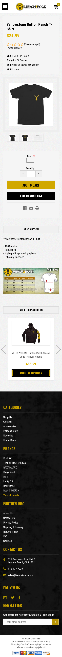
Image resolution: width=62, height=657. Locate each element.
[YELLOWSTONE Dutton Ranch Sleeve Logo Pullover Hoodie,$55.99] (31, 333)
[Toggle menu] (5, 6)
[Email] (31, 208)
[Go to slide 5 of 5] (3, 349)
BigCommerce (44, 644)
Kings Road (9, 472)
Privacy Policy (10, 522)
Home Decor (10, 440)
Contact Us (9, 518)
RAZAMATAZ (10, 467)
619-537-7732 (15, 568)
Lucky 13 (8, 481)
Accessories (9, 426)
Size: (29, 156)
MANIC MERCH (11, 490)
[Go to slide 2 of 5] (58, 349)
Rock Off (7, 458)
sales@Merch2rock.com (20, 575)
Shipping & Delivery (13, 527)
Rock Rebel (9, 486)
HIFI (5, 476)
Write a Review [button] (15, 47)
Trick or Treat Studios (14, 463)
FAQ (5, 536)
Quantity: (30, 168)
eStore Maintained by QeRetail (31, 647)
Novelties (8, 435)
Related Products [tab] (31, 310)
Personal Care (10, 431)
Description (31, 229)
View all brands (11, 495)
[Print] (37, 208)
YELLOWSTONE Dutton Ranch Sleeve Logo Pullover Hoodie (31, 355)
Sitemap (7, 541)
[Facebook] (25, 208)
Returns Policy (10, 531)
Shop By (7, 417)
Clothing (7, 421)
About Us (8, 513)
